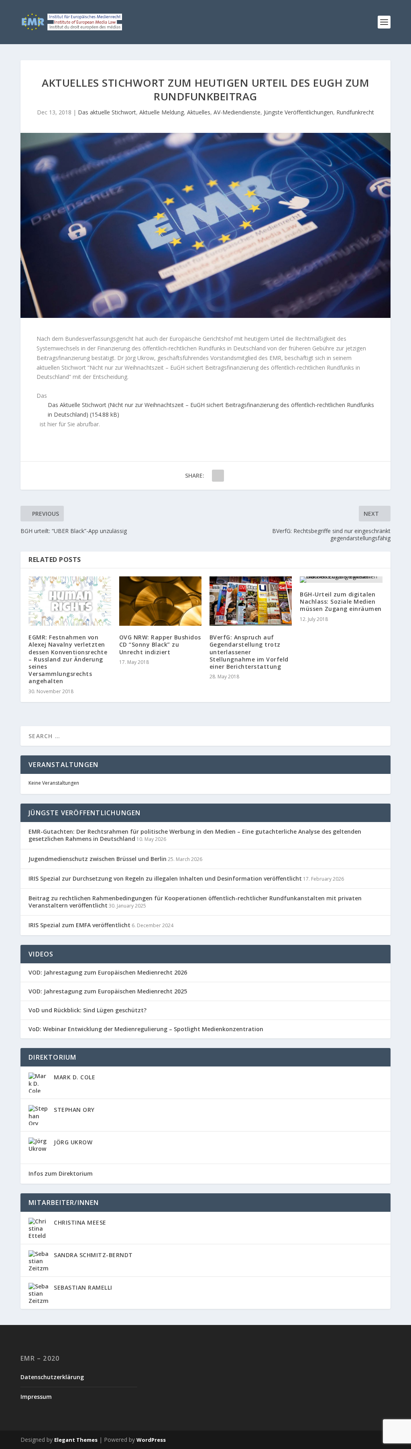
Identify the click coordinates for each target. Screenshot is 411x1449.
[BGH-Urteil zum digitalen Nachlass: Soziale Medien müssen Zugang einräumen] (341, 579)
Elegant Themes (76, 1439)
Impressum (36, 1396)
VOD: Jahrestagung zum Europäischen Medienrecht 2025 (107, 991)
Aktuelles (198, 112)
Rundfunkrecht (355, 112)
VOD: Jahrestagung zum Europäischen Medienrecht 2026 (107, 972)
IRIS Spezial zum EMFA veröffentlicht (79, 925)
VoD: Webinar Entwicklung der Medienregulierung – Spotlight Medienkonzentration (145, 1029)
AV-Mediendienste (237, 112)
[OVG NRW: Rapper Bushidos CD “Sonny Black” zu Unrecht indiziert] (160, 601)
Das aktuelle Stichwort (107, 112)
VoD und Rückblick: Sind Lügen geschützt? (87, 1010)
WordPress (151, 1439)
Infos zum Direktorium (60, 1173)
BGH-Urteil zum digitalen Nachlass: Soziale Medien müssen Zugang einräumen (341, 601)
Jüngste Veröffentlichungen (298, 112)
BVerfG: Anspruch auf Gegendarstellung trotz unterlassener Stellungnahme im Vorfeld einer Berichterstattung (249, 651)
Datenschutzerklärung (52, 1377)
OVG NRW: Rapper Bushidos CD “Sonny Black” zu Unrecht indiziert (160, 644)
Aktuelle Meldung (161, 112)
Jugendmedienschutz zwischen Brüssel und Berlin (97, 859)
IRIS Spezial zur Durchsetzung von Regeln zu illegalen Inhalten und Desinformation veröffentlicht (165, 878)
